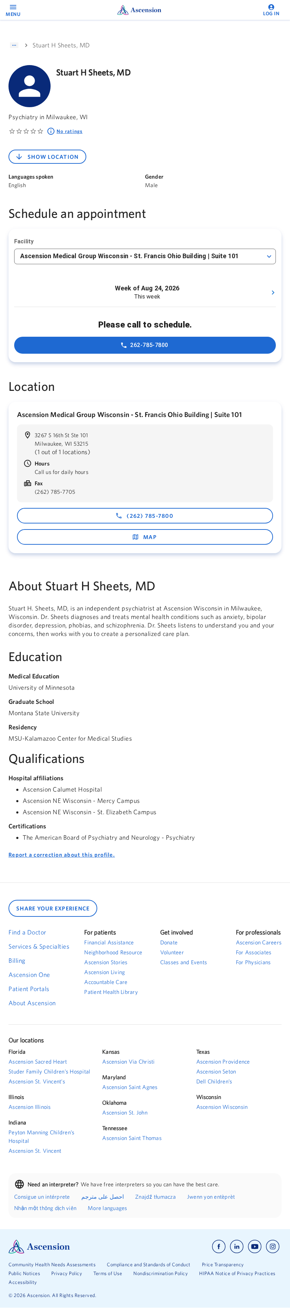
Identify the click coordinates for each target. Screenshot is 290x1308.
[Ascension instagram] (272, 1247)
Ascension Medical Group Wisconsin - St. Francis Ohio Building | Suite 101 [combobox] (129, 256)
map (150, 537)
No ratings (70, 131)
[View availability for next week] (273, 292)
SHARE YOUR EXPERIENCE (52, 908)
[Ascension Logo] (76, 1246)
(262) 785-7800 (150, 516)
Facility (24, 241)
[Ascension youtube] (255, 1247)
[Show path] (14, 45)
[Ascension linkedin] (237, 1247)
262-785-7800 (149, 345)
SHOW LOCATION (53, 157)
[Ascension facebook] (219, 1247)
